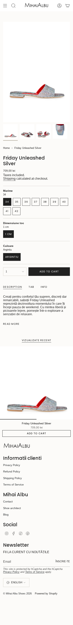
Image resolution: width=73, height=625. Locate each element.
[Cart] (67, 6)
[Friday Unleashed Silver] (36, 382)
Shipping (9, 178)
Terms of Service (13, 484)
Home (6, 148)
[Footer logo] (16, 445)
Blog (6, 514)
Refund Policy (11, 471)
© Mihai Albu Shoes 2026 (17, 593)
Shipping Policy (12, 478)
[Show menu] (5, 6)
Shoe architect (12, 508)
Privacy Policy (11, 465)
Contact (8, 501)
